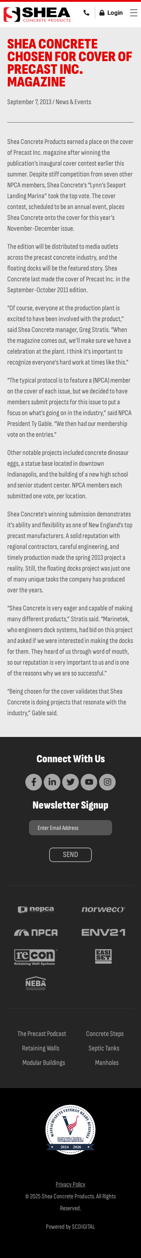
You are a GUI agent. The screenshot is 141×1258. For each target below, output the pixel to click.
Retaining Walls (40, 1048)
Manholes (107, 1062)
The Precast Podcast (41, 1033)
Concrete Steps (105, 1033)
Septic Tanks (104, 1048)
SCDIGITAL (83, 1227)
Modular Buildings (43, 1062)
